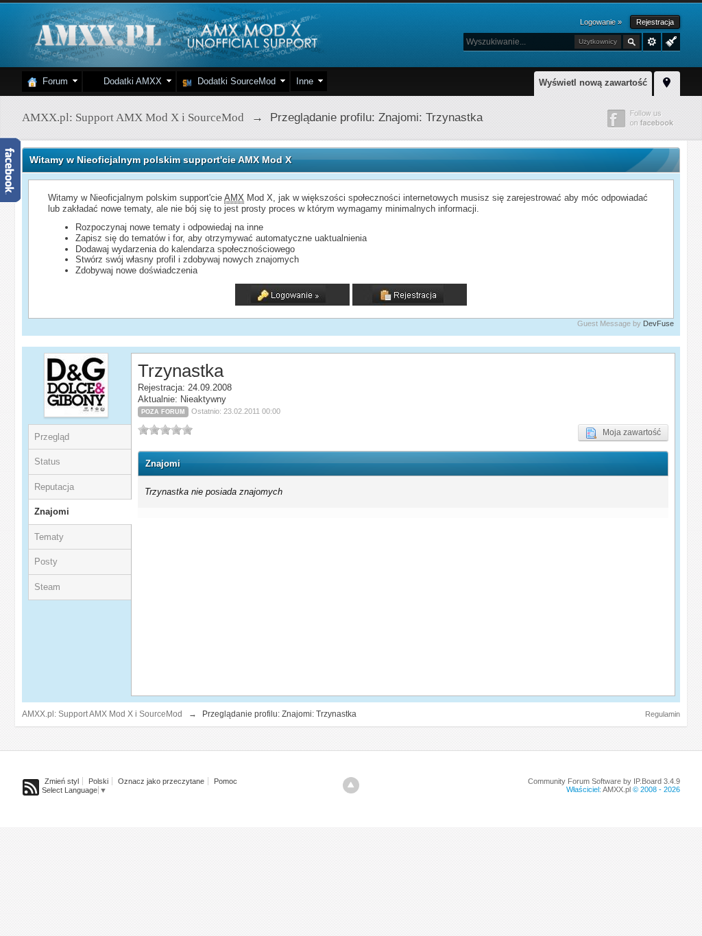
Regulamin (662, 714)
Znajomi (51, 511)
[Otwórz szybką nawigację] (667, 81)
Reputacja (54, 487)
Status (47, 461)
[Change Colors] (669, 40)
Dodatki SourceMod (234, 81)
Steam (47, 587)
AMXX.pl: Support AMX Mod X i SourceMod (102, 714)
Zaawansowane (652, 42)
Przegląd (51, 437)
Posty (46, 561)
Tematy (49, 537)
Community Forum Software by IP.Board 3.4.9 (604, 781)
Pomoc (225, 781)
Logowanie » (601, 22)
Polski (98, 781)
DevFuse (658, 323)
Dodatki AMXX (130, 81)
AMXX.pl (617, 789)
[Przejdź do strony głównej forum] (174, 34)
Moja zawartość (628, 432)
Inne (304, 81)
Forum (52, 81)
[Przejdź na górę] (351, 785)
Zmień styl (62, 781)
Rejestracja (655, 22)
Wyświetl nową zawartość (593, 82)
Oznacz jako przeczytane (161, 781)
